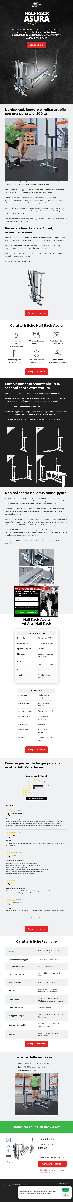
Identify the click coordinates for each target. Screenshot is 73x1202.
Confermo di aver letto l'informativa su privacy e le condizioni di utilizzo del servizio (26, 608)
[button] (32, 588)
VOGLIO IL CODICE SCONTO (27, 612)
